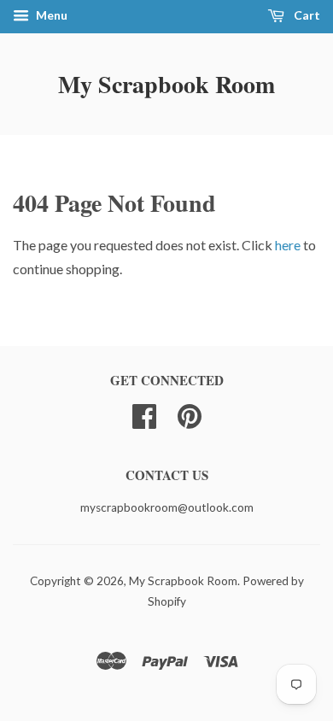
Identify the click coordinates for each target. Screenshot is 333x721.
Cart (305, 15)
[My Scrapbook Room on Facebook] (144, 414)
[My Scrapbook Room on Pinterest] (189, 414)
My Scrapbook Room (166, 84)
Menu (50, 15)
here (288, 245)
